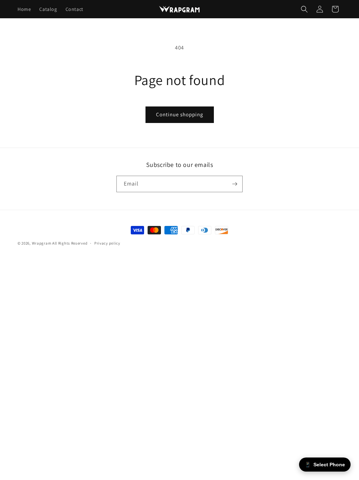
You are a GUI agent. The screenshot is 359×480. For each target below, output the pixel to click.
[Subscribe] (234, 184)
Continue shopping (179, 114)
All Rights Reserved (69, 243)
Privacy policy (107, 243)
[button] (304, 9)
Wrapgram (42, 243)
